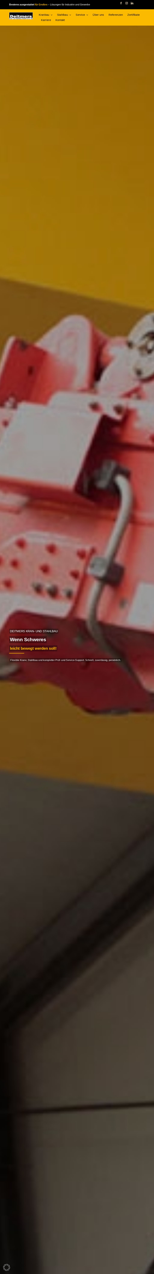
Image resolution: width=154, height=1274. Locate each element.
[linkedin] (132, 3)
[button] (6, 1267)
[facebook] (121, 3)
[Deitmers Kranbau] (21, 13)
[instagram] (126, 3)
